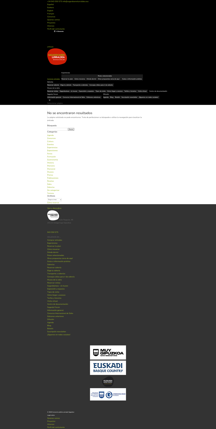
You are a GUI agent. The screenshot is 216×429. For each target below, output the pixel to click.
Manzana (51, 166)
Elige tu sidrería (65, 85)
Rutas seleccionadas (105, 76)
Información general (54, 97)
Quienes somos (53, 20)
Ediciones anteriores (93, 97)
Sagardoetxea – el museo (68, 91)
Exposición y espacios (86, 91)
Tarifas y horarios (130, 91)
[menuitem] (50, 4)
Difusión (50, 319)
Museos (50, 172)
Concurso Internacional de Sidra (74, 97)
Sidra (49, 184)
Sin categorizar (53, 190)
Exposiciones (52, 150)
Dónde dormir (91, 79)
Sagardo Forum (53, 307)
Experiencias (52, 147)
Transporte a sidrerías (80, 85)
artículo (50, 47)
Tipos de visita (101, 91)
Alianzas (50, 26)
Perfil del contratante (56, 29)
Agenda (106, 97)
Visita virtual (142, 91)
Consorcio (51, 16)
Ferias (49, 153)
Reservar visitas (52, 91)
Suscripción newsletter (129, 97)
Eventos (50, 144)
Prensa (50, 175)
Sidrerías (51, 187)
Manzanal (51, 169)
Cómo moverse (79, 79)
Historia (50, 163)
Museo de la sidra (54, 280)
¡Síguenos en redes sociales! (148, 97)
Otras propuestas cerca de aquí (108, 79)
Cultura (50, 141)
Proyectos (51, 23)
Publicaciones (52, 178)
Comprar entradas (54, 240)
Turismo (50, 193)
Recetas (50, 181)
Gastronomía (52, 160)
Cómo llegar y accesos (115, 91)
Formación (51, 156)
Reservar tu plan (67, 79)
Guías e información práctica (132, 79)
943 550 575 (52, 232)
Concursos (51, 138)
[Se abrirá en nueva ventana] (61, 237)
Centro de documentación (57, 304)
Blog (111, 97)
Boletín (117, 97)
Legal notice (51, 415)
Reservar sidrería (53, 85)
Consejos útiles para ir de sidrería (101, 85)
